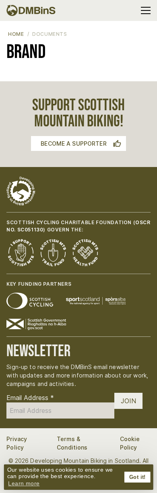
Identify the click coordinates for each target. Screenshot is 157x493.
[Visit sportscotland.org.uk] (96, 301)
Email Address (30, 398)
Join (128, 401)
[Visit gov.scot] (36, 324)
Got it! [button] (137, 477)
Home (16, 34)
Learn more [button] (23, 483)
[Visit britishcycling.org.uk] (29, 301)
